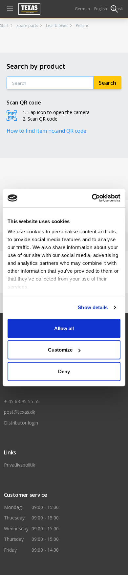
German (82, 9)
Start (4, 26)
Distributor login (21, 423)
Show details (93, 307)
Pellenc (82, 26)
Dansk (117, 9)
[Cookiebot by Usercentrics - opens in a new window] (92, 198)
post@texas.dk (19, 412)
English (100, 9)
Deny (64, 371)
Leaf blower (57, 26)
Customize (60, 350)
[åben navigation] (9, 8)
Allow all (64, 328)
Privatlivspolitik (19, 465)
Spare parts (27, 26)
